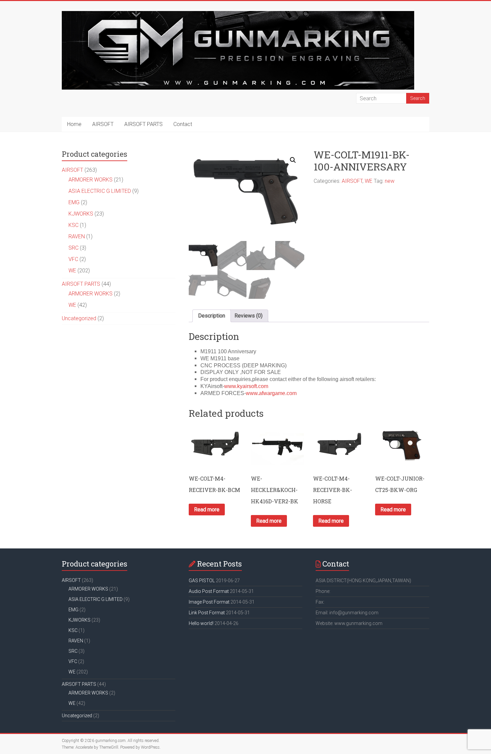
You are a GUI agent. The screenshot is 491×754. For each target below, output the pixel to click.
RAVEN (76, 236)
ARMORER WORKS (90, 179)
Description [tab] (211, 315)
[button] (293, 160)
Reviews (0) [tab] (248, 315)
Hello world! (201, 623)
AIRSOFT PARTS (143, 124)
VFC (73, 259)
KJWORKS (80, 214)
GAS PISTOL (202, 580)
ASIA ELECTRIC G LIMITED (99, 191)
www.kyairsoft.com (246, 386)
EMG (73, 202)
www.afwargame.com (271, 393)
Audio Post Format (209, 591)
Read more (206, 509)
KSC (73, 225)
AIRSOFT (103, 124)
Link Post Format (207, 612)
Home (74, 124)
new (389, 181)
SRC (73, 248)
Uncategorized (79, 318)
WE (368, 181)
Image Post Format (209, 602)
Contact (182, 124)
